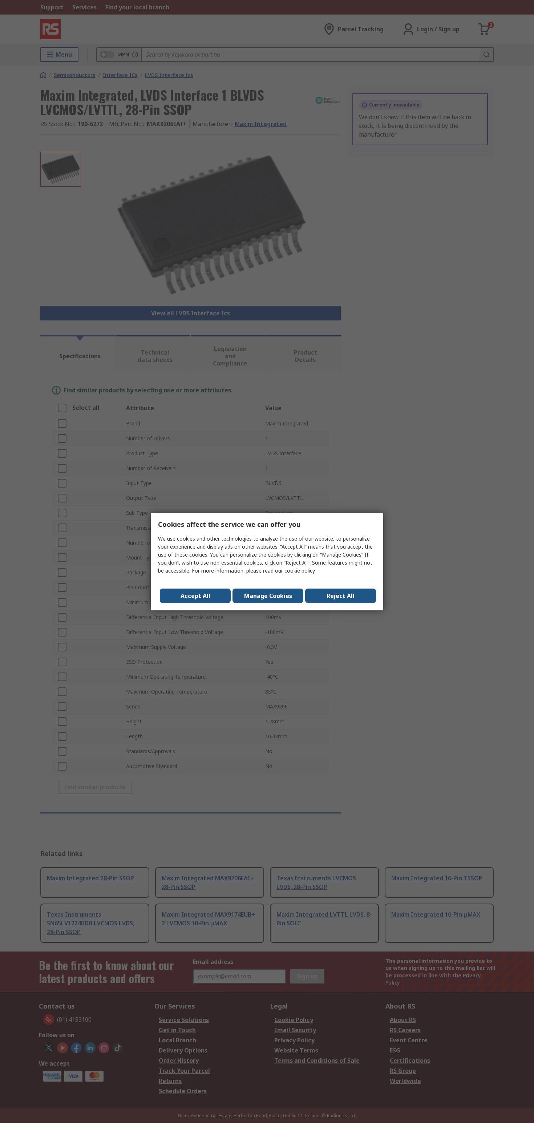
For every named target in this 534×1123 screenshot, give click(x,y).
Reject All (341, 596)
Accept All (195, 596)
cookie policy (299, 570)
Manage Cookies (268, 596)
